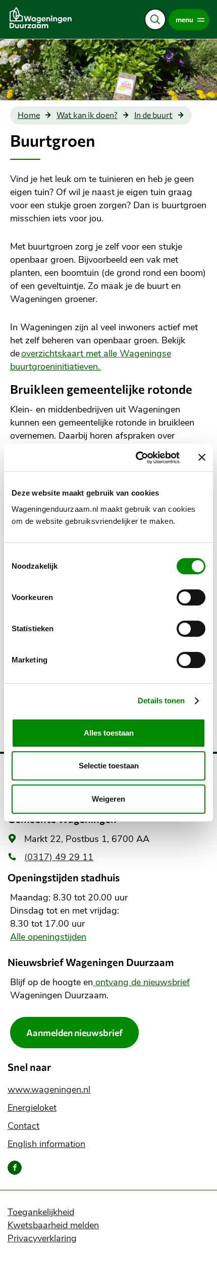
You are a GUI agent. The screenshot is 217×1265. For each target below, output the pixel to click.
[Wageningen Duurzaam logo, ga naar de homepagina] (55, 17)
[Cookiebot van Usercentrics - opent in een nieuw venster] (136, 457)
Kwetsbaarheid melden (53, 1225)
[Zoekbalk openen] (155, 19)
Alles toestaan (109, 733)
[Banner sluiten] (201, 457)
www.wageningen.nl (49, 1089)
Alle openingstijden (48, 937)
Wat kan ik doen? (87, 114)
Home (29, 114)
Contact (23, 1126)
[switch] (191, 597)
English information (46, 1144)
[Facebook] (15, 1168)
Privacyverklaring (42, 1238)
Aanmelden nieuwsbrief (74, 1032)
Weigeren (108, 799)
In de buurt (153, 114)
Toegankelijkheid (41, 1212)
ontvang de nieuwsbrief (141, 982)
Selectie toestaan (109, 765)
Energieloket (32, 1108)
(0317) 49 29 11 (58, 857)
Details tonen (161, 700)
